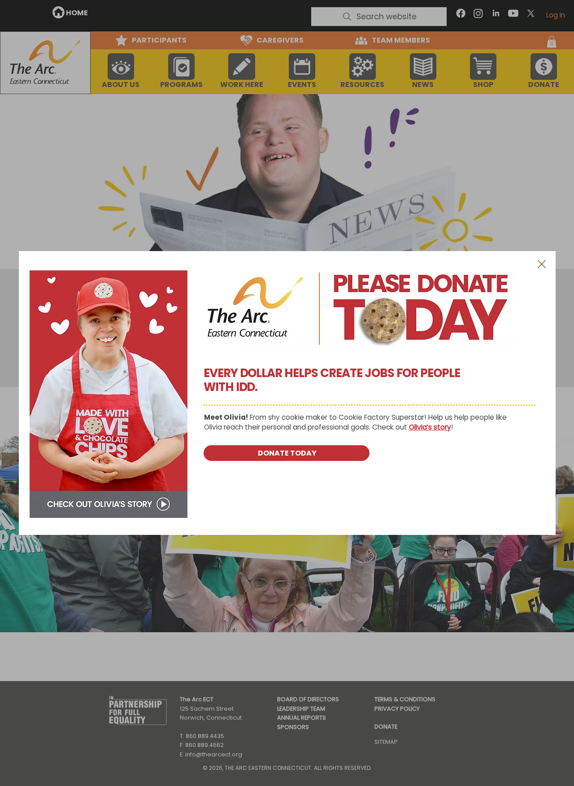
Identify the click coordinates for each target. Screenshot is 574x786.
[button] (542, 264)
